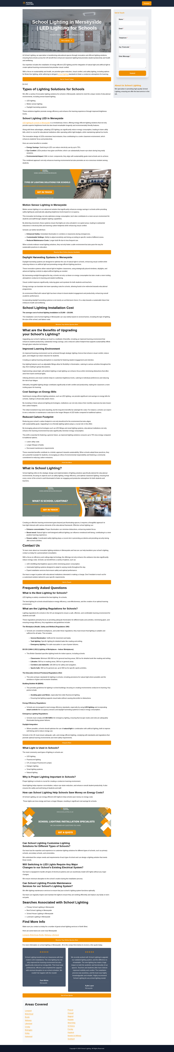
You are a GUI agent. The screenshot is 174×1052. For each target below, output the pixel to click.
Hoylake (71, 1019)
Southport (71, 1039)
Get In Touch (66, 582)
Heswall (71, 1013)
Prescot (70, 1010)
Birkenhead (34, 935)
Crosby (27, 1027)
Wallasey (48, 935)
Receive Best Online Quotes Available (67, 252)
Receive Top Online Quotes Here (67, 324)
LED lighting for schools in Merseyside (36, 123)
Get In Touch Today (67, 79)
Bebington (28, 1030)
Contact (146, 3)
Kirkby (27, 1033)
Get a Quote (65, 40)
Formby (70, 1029)
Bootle (41, 935)
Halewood (28, 1036)
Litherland (55, 935)
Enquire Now (66, 743)
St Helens (71, 1026)
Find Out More (67, 462)
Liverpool (26, 935)
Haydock (71, 1032)
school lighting (63, 74)
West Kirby (71, 1023)
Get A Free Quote (67, 995)
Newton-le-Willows (74, 1036)
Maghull (70, 1016)
